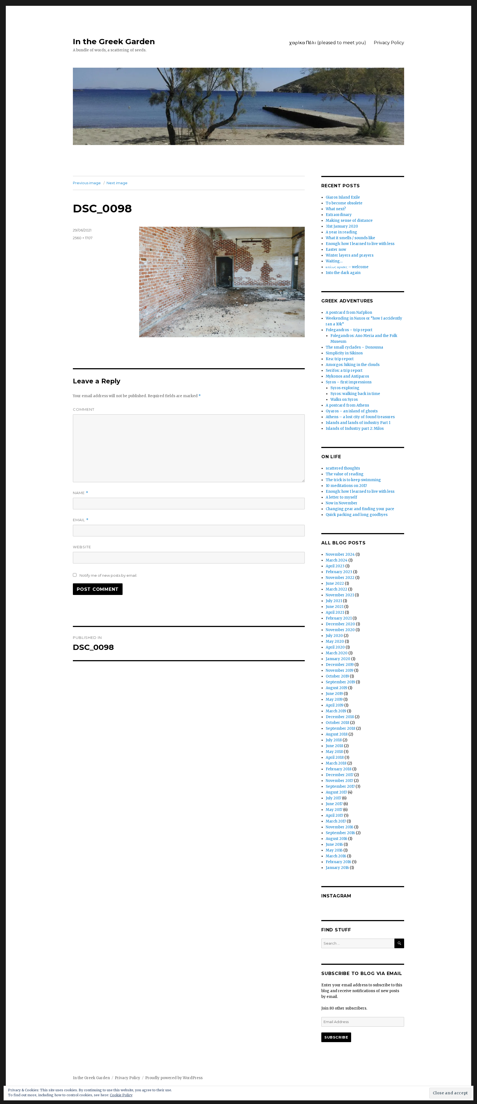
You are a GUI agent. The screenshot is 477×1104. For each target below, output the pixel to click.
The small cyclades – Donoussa (354, 347)
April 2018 (335, 757)
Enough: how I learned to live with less (360, 243)
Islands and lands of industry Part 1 (358, 422)
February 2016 (338, 862)
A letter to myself (341, 497)
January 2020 (338, 659)
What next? (336, 209)
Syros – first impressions (349, 382)
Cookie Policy (121, 1095)
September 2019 (340, 682)
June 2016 (334, 844)
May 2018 (334, 751)
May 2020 (335, 641)
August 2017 (336, 792)
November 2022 (340, 577)
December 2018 (340, 717)
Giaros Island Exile (343, 197)
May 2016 (334, 850)
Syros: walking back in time (355, 393)
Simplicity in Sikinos (344, 353)
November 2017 (339, 780)
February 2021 (339, 618)
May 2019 (334, 699)
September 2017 (340, 786)
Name (80, 493)
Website (82, 547)
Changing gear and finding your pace (360, 509)
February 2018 (338, 769)
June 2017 (334, 804)
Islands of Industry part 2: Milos (355, 428)
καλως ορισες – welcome (347, 267)
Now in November (341, 503)
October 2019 (337, 676)
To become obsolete (344, 203)
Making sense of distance (349, 220)
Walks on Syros (344, 399)
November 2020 (340, 630)
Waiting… (334, 261)
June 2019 (334, 693)
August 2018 (337, 734)
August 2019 (336, 688)
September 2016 (340, 833)
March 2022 (336, 589)
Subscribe (336, 1037)
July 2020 (334, 635)
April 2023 (335, 566)
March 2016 (336, 856)
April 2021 (335, 612)
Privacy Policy (389, 42)
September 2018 (340, 728)
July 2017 (333, 798)
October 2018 (337, 722)
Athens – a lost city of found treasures (360, 417)
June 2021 (334, 606)
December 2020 (340, 624)
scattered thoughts (343, 468)
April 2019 (334, 705)
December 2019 (340, 664)
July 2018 (334, 740)
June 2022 (335, 583)
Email (81, 520)
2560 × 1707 (82, 238)
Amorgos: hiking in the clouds (353, 364)
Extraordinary (339, 214)
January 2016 (337, 867)
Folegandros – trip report (349, 330)
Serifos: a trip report (344, 370)
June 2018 (334, 746)
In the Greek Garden (114, 41)
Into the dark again (343, 272)
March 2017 (336, 821)
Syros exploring (344, 388)
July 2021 (334, 601)
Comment (83, 409)
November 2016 (339, 827)
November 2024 (340, 554)
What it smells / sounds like (350, 238)
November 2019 (339, 670)
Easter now (336, 249)
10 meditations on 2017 (346, 485)
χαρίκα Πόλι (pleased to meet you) (327, 42)
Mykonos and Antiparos (347, 376)
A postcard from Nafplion (349, 312)
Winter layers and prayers (349, 255)
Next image (117, 183)
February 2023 (339, 572)
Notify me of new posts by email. (108, 575)
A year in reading (341, 232)
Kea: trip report (340, 359)
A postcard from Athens (347, 405)
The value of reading (345, 474)
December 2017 (339, 775)
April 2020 (335, 647)
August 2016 (336, 838)
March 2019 (336, 711)
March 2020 (337, 653)
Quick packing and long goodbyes (357, 514)
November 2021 (340, 595)
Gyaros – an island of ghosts (352, 411)
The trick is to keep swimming (353, 480)
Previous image (87, 183)
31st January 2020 (342, 226)
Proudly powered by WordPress (174, 1078)
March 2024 (337, 560)
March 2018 (336, 763)
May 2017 (334, 809)
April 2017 (334, 815)
